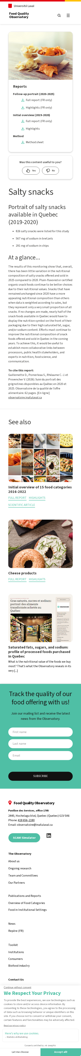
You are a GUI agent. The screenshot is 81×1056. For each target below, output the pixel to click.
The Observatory (19, 854)
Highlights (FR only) (39, 108)
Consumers (15, 959)
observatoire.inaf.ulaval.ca (25, 397)
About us (14, 861)
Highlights (33, 129)
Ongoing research (19, 868)
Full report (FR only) (39, 100)
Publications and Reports (24, 896)
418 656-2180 (26, 820)
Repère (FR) (16, 931)
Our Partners (16, 883)
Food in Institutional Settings (27, 910)
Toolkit (13, 945)
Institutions (16, 952)
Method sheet (35, 142)
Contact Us (16, 980)
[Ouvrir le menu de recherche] (59, 15)
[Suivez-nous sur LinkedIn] (48, 835)
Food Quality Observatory (19, 15)
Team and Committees (23, 876)
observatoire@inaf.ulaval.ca (35, 825)
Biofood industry (19, 966)
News (11, 924)
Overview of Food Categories (26, 903)
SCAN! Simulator (24, 838)
